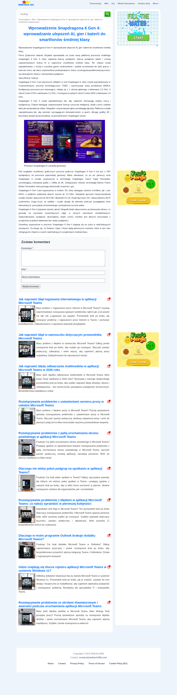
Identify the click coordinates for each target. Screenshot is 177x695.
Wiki (106, 3)
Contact (62, 663)
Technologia (95, 3)
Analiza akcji (144, 3)
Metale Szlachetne (126, 3)
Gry (113, 3)
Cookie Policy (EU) (118, 663)
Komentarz (27, 248)
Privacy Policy (77, 663)
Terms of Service (96, 663)
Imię (24, 269)
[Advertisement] (138, 65)
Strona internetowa (30, 277)
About (51, 663)
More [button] (155, 3)
